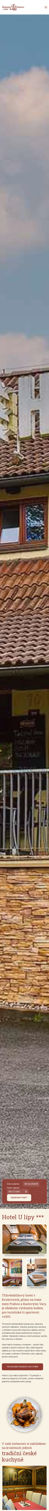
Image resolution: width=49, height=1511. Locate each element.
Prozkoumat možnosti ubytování (22, 1367)
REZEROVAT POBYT (19, 1198)
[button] (46, 7)
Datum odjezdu (13, 1188)
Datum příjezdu (13, 1184)
